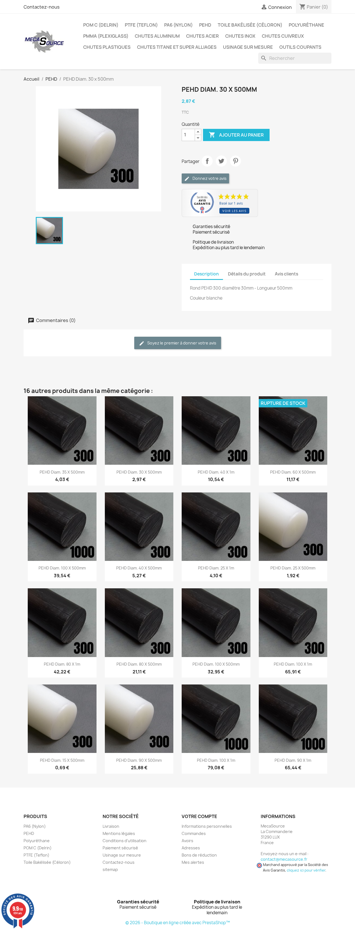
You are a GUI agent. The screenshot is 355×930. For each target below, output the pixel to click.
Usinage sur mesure (248, 47)
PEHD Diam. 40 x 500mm (139, 568)
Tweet (221, 161)
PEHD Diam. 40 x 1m (216, 472)
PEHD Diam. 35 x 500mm (62, 472)
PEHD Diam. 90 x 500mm (139, 760)
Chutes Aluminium (157, 36)
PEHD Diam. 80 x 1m (62, 664)
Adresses (191, 847)
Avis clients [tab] (286, 274)
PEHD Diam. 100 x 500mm (62, 568)
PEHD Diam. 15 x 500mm (62, 760)
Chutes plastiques (107, 47)
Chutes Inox (240, 36)
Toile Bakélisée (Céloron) (250, 25)
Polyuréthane (306, 25)
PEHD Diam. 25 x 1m (216, 568)
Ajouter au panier (236, 134)
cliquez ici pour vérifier (306, 870)
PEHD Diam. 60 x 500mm (293, 472)
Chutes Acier (202, 36)
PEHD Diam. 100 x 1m (293, 664)
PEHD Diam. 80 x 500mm (139, 664)
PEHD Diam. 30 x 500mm (139, 472)
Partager (207, 161)
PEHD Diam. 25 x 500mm (292, 568)
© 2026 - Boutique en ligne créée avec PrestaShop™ (177, 923)
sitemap (110, 869)
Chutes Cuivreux (283, 36)
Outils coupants (300, 47)
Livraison (111, 826)
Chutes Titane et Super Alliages (177, 47)
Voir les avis (234, 211)
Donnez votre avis (209, 178)
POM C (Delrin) (100, 25)
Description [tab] (206, 274)
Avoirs (187, 840)
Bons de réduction (199, 855)
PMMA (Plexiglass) (105, 36)
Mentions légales (119, 833)
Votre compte (199, 816)
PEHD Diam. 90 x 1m (293, 760)
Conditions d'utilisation (124, 840)
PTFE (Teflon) (141, 25)
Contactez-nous (42, 7)
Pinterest (235, 161)
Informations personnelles (207, 826)
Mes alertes (193, 862)
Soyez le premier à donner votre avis (181, 343)
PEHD (205, 25)
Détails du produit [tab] (247, 274)
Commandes (194, 833)
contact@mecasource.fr (284, 859)
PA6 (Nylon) (178, 25)
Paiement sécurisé (120, 847)
